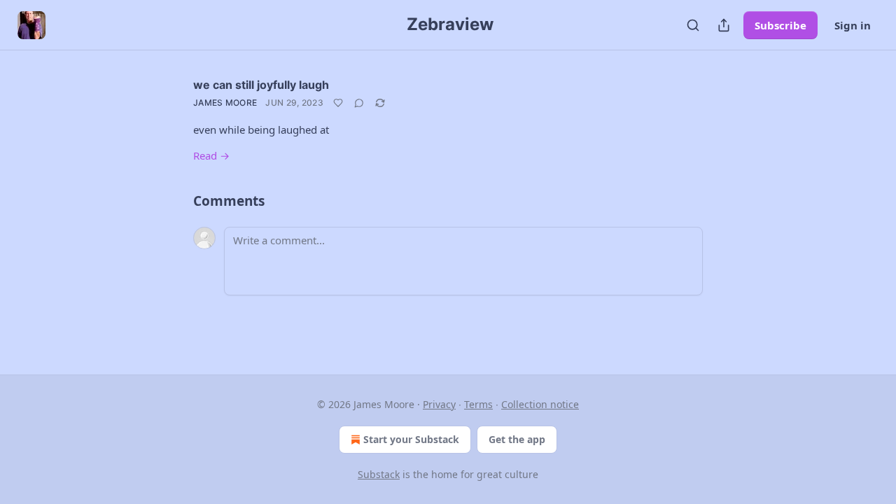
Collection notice (540, 404)
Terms (478, 404)
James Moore (225, 102)
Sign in (852, 25)
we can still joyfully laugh (261, 85)
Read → (211, 155)
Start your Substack (411, 439)
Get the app (517, 439)
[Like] (338, 102)
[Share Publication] (724, 25)
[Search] (693, 25)
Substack (379, 474)
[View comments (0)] (359, 102)
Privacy (439, 404)
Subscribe (780, 25)
